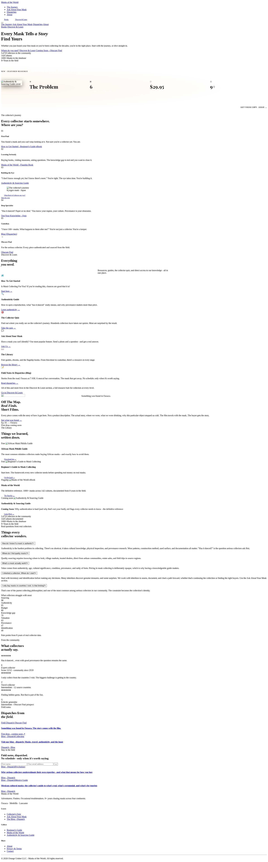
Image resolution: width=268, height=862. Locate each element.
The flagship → (9, 496)
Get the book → (9, 478)
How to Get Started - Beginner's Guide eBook (21, 146)
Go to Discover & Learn (12, 392)
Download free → (10, 459)
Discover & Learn (21, 20)
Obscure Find (7, 252)
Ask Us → (6, 346)
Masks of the (9, 2)
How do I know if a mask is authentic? (18, 543)
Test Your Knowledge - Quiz (14, 216)
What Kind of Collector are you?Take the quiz (13, 196)
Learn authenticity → (10, 309)
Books (6, 20)
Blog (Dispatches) (9, 234)
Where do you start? (10, 50)
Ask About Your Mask (17, 9)
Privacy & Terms (14, 848)
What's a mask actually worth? (15, 563)
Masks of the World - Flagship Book (17, 165)
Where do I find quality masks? (15, 553)
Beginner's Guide (14, 830)
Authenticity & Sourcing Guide (15, 183)
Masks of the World (15, 832)
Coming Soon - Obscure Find (49, 50)
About (9, 14)
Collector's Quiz (14, 814)
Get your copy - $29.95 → (254, 107)
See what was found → (11, 420)
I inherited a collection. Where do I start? (19, 573)
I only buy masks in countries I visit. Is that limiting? (24, 586)
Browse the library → (10, 364)
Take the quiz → (8, 328)
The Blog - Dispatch (16, 819)
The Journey (12, 7)
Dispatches (11, 12)
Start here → (6, 291)
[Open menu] (2, 22)
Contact (10, 851)
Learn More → (9, 514)
